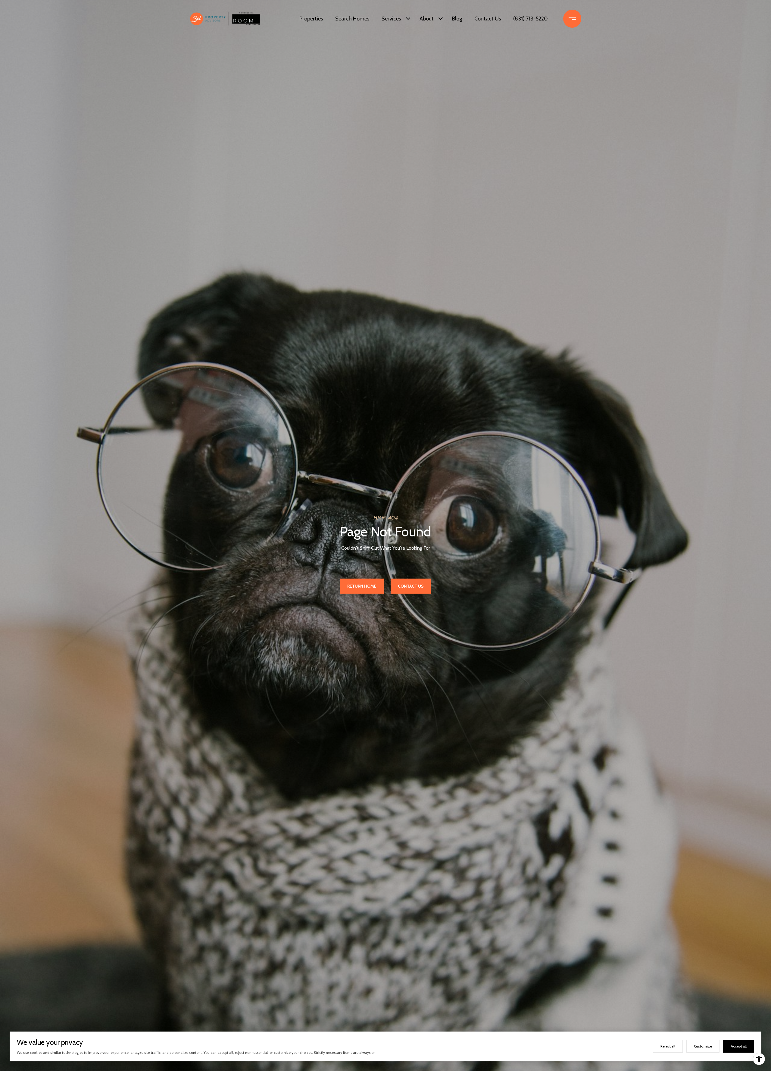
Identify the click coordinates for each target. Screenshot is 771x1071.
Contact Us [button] (411, 586)
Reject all (667, 1046)
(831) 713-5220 (530, 18)
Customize (703, 1046)
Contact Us (487, 18)
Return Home (361, 586)
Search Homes (352, 18)
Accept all (739, 1046)
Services (391, 18)
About (427, 18)
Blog (457, 18)
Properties (311, 18)
